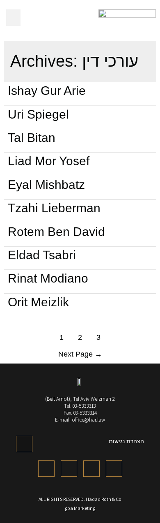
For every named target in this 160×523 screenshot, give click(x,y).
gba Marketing (80, 508)
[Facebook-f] (46, 468)
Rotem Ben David (56, 231)
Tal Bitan (31, 137)
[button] (13, 17)
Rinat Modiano (48, 278)
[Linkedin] (69, 468)
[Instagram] (114, 468)
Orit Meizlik (38, 302)
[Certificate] (24, 444)
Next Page (80, 354)
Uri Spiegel (38, 114)
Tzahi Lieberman (54, 208)
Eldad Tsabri (42, 255)
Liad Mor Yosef (48, 161)
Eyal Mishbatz (46, 184)
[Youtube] (91, 468)
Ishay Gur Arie (47, 90)
